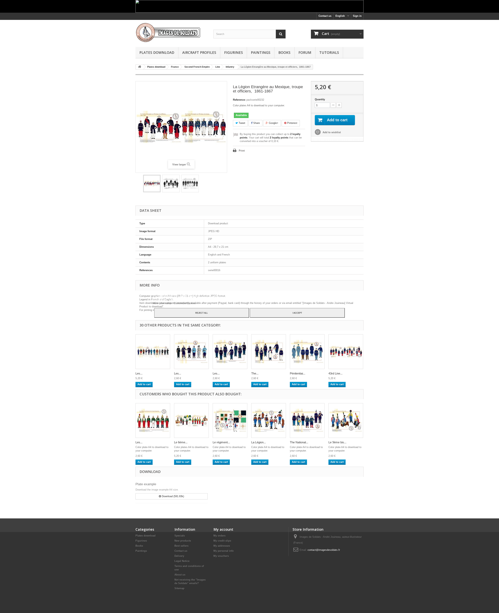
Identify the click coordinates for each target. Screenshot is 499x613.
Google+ (273, 123)
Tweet (241, 123)
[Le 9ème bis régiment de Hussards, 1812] (345, 420)
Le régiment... (221, 442)
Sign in (357, 15)
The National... (299, 442)
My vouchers (221, 555)
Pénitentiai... (297, 373)
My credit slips (222, 540)
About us (179, 574)
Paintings (260, 52)
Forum (304, 52)
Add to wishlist (331, 132)
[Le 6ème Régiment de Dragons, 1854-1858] (191, 420)
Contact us (325, 15)
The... (254, 373)
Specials (179, 535)
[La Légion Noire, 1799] (268, 420)
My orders (219, 535)
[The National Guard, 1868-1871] (307, 420)
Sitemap (179, 588)
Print (242, 150)
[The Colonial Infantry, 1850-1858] (268, 351)
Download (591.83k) (172, 496)
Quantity (320, 99)
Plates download (156, 52)
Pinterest (291, 123)
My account (223, 529)
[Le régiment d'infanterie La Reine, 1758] (230, 420)
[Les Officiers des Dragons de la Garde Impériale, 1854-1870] (152, 420)
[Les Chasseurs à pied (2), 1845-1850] (230, 351)
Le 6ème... (181, 442)
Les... (138, 373)
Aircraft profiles (199, 52)
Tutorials (329, 52)
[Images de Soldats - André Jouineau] (171, 32)
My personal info (223, 550)
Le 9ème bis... (337, 442)
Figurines (233, 52)
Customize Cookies (185, 303)
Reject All (201, 313)
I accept (297, 313)
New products (182, 540)
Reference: (239, 99)
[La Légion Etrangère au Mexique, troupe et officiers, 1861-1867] (151, 183)
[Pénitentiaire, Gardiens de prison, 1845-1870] (307, 351)
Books (284, 52)
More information (162, 303)
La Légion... (258, 442)
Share (256, 123)
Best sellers (181, 545)
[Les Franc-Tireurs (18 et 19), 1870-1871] (152, 351)
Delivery (179, 555)
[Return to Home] (139, 67)
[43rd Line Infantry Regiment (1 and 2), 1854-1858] (345, 351)
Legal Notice (181, 561)
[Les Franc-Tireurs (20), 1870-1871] (191, 351)
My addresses (221, 545)
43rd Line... (335, 373)
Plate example (145, 484)
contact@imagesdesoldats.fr (324, 549)
